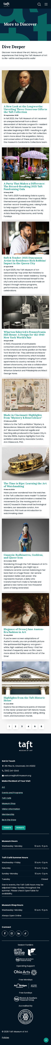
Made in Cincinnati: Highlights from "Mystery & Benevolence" (23, 416)
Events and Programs (12, 792)
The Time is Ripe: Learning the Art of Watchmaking (25, 485)
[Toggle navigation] (46, 4)
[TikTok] (25, 933)
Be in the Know (9, 819)
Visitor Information (11, 808)
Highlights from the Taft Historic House (24, 699)
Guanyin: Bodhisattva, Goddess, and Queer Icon (23, 556)
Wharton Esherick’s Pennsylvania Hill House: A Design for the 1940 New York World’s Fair (25, 334)
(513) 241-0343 (11, 770)
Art (3, 787)
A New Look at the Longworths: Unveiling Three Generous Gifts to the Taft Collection (25, 109)
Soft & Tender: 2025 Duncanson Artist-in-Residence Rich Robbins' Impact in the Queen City (25, 260)
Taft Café (6, 798)
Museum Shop (8, 803)
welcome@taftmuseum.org (17, 775)
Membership (8, 814)
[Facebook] (5, 933)
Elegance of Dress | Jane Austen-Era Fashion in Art (24, 631)
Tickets (7, 828)
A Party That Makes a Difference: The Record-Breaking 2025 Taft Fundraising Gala (24, 186)
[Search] (39, 4)
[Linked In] (18, 933)
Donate (20, 828)
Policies (5, 1037)
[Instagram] (11, 933)
